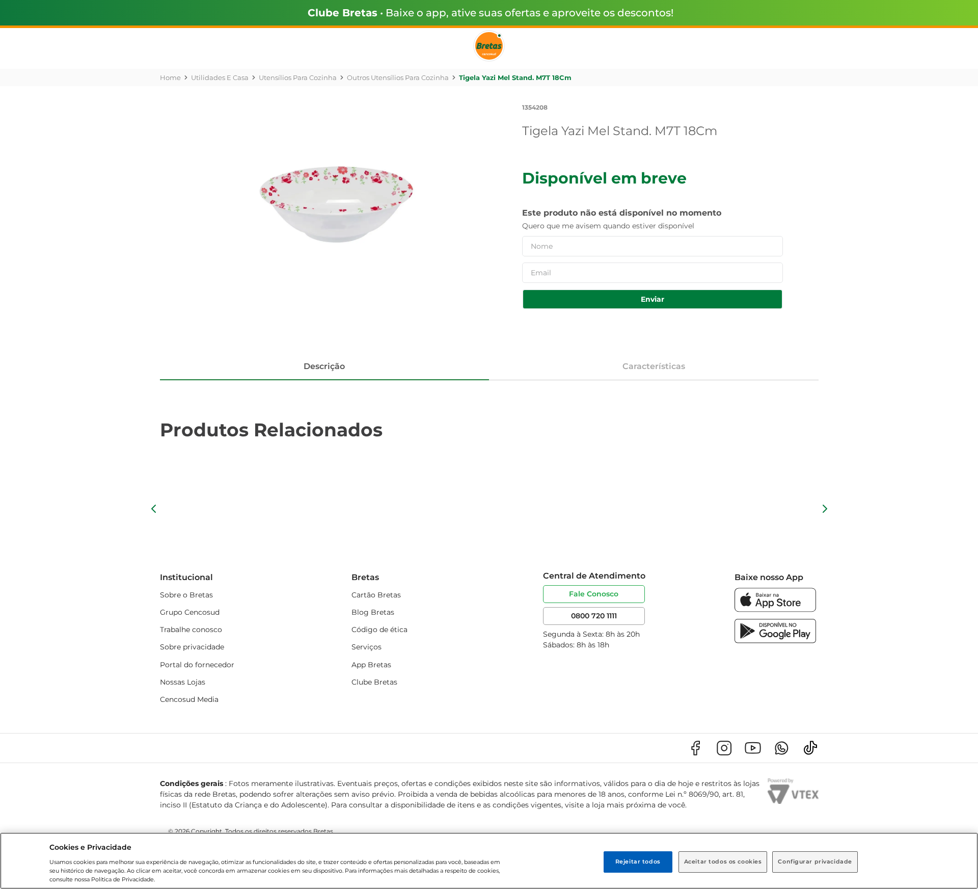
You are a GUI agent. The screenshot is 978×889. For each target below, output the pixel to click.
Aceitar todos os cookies (723, 861)
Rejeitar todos (638, 861)
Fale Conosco (593, 593)
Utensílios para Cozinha (298, 77)
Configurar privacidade (815, 861)
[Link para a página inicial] (170, 77)
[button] (154, 509)
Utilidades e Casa (220, 77)
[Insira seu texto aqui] (775, 609)
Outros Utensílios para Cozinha (398, 77)
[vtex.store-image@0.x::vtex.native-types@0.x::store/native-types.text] (695, 748)
